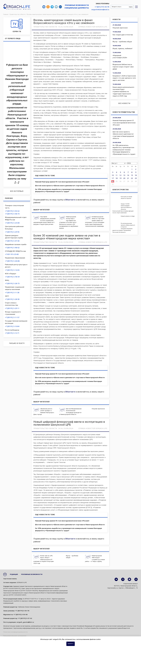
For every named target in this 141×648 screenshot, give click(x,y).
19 (120, 178)
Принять (71, 643)
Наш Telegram (52, 6)
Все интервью (16, 191)
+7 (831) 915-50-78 (102, 7)
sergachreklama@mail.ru (100, 9)
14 (128, 175)
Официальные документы (77, 8)
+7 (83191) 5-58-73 (12, 214)
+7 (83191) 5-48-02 (12, 248)
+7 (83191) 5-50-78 (22, 611)
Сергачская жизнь (16, 7)
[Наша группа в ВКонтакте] (116, 579)
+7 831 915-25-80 (12, 254)
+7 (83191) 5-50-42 (12, 211)
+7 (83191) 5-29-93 (12, 232)
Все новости (124, 103)
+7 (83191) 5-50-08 (20, 614)
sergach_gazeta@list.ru (56, 6)
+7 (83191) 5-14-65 (12, 270)
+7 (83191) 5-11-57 (12, 317)
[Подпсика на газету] (136, 579)
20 (124, 178)
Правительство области (45, 27)
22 (132, 178)
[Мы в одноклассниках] (122, 579)
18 (117, 178)
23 (136, 178)
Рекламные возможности (77, 5)
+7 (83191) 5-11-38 (12, 292)
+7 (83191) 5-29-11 (12, 308)
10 (113, 175)
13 (124, 175)
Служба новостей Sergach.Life (92, 27)
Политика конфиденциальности (15, 632)
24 (113, 181)
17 (113, 178)
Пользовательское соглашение (14, 636)
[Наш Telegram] (129, 579)
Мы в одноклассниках (48, 6)
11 (116, 175)
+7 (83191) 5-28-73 (12, 283)
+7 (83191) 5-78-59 (12, 277)
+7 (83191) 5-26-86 (12, 261)
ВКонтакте (70, 200)
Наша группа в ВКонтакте (43, 6)
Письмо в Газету (16, 343)
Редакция (14, 574)
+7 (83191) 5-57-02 (25, 618)
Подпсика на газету (60, 6)
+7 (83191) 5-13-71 (12, 333)
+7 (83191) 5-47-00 (12, 241)
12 (120, 175)
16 (136, 175)
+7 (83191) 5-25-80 (12, 223)
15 (132, 175)
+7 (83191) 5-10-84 (12, 326)
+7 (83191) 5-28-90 (12, 299)
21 (128, 178)
